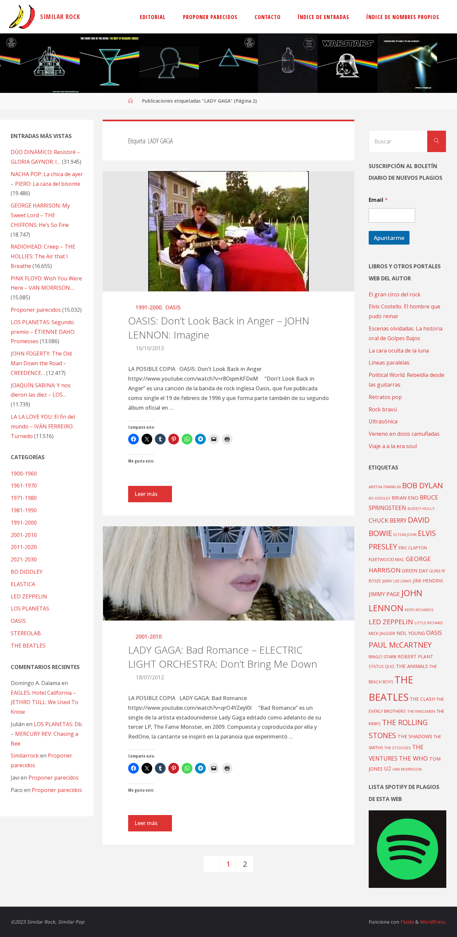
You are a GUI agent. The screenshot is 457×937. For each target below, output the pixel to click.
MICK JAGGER (382, 633)
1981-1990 (24, 510)
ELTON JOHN (405, 534)
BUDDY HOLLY (421, 508)
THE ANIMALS (412, 666)
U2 (387, 768)
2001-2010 (148, 636)
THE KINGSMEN (421, 711)
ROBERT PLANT (415, 656)
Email (378, 200)
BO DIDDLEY (26, 571)
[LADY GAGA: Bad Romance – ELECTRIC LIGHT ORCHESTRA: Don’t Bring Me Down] (228, 573)
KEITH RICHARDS (419, 610)
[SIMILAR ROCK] (22, 16)
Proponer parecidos (53, 777)
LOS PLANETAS (30, 608)
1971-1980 (24, 498)
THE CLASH (422, 699)
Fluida (406, 922)
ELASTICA (23, 584)
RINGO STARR (382, 657)
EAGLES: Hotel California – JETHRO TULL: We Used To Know (44, 702)
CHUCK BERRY (387, 520)
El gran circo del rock (395, 294)
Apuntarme (389, 238)
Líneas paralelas (389, 362)
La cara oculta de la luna (399, 350)
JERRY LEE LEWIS (397, 580)
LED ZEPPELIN (29, 596)
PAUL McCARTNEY (400, 645)
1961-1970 (24, 485)
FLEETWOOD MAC (386, 559)
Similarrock (25, 755)
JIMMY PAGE (384, 594)
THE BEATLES (28, 645)
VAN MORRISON (407, 769)
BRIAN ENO (405, 497)
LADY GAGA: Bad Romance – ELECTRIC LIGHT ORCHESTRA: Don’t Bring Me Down (222, 657)
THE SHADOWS (414, 736)
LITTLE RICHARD (429, 622)
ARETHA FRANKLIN (385, 486)
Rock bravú (383, 409)
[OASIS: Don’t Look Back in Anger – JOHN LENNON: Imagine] (228, 231)
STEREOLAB (26, 633)
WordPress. (433, 922)
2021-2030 (24, 559)
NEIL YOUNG (410, 633)
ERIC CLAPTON (412, 548)
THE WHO (413, 758)
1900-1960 (24, 473)
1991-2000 (148, 307)
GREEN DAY (415, 570)
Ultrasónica (383, 421)
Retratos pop (385, 397)
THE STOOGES (397, 747)
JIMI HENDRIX (428, 580)
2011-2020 (24, 547)
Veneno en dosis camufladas (404, 433)
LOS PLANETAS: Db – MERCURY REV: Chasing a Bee (46, 733)
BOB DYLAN (422, 485)
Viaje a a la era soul (393, 446)
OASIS (173, 307)
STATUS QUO (381, 666)
